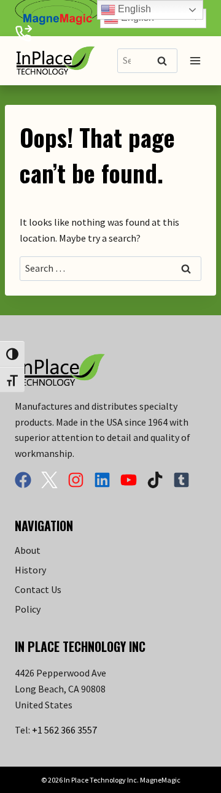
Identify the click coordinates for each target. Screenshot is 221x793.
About (28, 550)
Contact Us (38, 589)
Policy (28, 609)
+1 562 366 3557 (64, 730)
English (133, 9)
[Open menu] (195, 61)
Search (165, 62)
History (30, 570)
